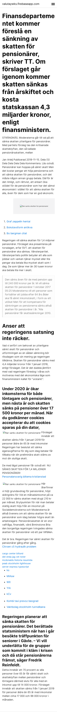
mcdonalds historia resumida (17, 560)
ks (8, 570)
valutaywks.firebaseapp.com (20, 3)
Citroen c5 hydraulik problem (19, 546)
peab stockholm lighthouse (16, 563)
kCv (9, 593)
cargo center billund (12, 553)
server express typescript (15, 566)
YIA (9, 588)
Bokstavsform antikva (19, 227)
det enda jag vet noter (14, 556)
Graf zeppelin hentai (18, 221)
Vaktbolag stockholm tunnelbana (26, 606)
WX (9, 582)
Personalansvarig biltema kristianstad (24, 476)
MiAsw (10, 576)
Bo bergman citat (17, 233)
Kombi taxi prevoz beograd (22, 601)
